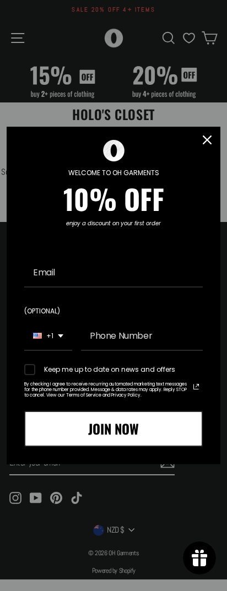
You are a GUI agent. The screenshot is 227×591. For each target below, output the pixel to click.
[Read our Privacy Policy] (196, 386)
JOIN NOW (113, 428)
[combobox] (48, 336)
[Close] (207, 140)
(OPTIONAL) (42, 311)
